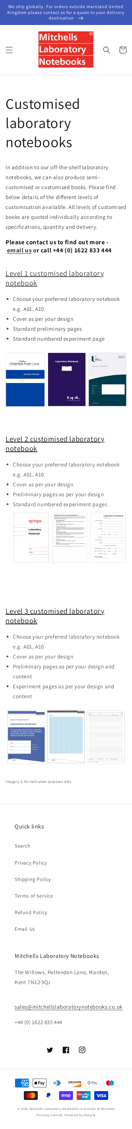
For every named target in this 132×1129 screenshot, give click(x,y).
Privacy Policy (31, 862)
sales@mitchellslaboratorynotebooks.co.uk (68, 1006)
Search (23, 845)
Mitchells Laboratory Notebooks (54, 1109)
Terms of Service (34, 895)
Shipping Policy (33, 879)
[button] (9, 50)
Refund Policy (31, 912)
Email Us (25, 929)
